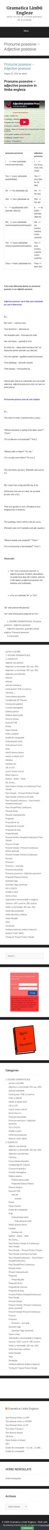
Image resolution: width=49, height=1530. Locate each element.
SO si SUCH (11, 888)
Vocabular (9, 926)
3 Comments (13, 636)
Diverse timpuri (12, 719)
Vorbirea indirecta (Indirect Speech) (21, 929)
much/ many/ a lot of (14, 771)
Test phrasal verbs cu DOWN (18, 1421)
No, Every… (10, 782)
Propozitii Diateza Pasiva (16, 877)
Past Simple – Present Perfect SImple (22, 793)
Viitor (7, 922)
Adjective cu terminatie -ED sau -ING (21, 666)
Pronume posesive (20, 632)
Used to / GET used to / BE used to (21, 903)
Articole (8, 678)
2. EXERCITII (11, 659)
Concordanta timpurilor (15, 696)
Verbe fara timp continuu (16, 914)
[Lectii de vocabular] (24, 1040)
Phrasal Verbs (11, 811)
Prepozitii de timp (13, 830)
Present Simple (12, 844)
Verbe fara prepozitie (14, 911)
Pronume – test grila (14, 866)
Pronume (9, 862)
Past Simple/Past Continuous (18, 807)
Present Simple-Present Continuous (21, 854)
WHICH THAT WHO (14, 933)
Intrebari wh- (10, 764)
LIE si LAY (10, 767)
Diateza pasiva (12, 711)
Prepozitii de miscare (14, 826)
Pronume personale (14, 869)
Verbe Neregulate (13, 1478)
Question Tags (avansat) (16, 884)
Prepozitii (9, 818)
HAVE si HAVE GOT (14, 756)
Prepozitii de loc (12, 822)
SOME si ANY (11, 892)
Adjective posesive (15, 629)
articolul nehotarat (13, 685)
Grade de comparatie (14, 737)
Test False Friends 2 (14, 1429)
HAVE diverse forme (14, 752)
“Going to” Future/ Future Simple (19, 937)
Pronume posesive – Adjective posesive (19, 66)
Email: (15, 988)
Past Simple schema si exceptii (19, 797)
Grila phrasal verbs (13, 741)
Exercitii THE (11, 722)
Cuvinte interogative (14, 707)
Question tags (11, 881)
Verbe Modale (11, 918)
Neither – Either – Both (15, 779)
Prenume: (14, 984)
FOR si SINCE (12, 734)
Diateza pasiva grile (14, 715)
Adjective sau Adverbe (15, 674)
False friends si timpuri (15, 1440)
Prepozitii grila (11, 833)
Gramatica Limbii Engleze (24, 10)
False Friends (11, 730)
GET (7, 1444)
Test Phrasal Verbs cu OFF (17, 1417)
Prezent (8, 858)
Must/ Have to (11, 775)
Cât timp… (10, 693)
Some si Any (11, 896)
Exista (8, 726)
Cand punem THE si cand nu (18, 689)
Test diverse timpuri (14, 1432)
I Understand (27, 1528)
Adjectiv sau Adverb (14, 663)
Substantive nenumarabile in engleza (21, 899)
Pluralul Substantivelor (15, 815)
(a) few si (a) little (13, 651)
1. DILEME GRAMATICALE (19, 621)
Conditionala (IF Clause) (16, 700)
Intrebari (9, 760)
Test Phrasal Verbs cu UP (16, 1425)
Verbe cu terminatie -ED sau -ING (20, 907)
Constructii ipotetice (14, 704)
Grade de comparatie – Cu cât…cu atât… (23, 1447)
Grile (7, 749)
